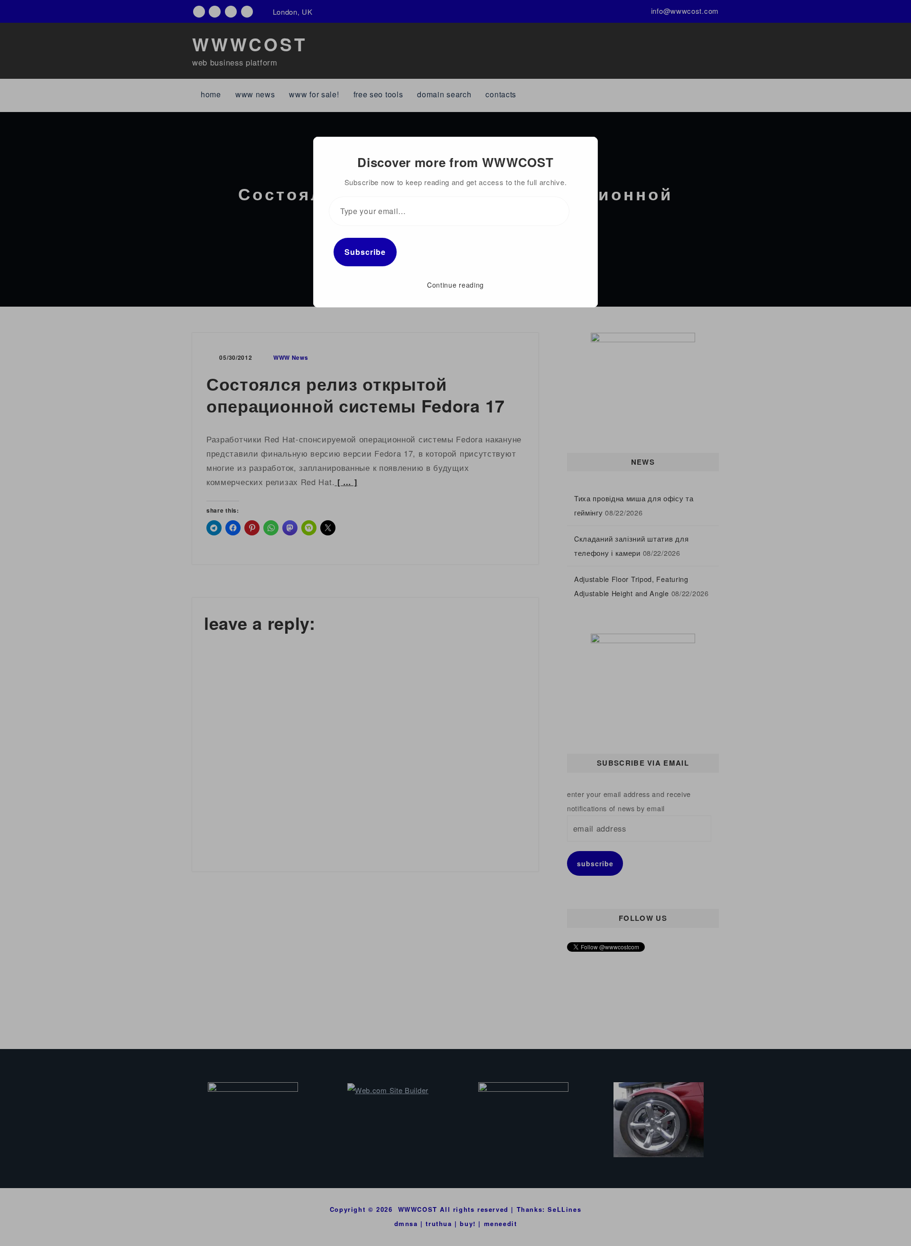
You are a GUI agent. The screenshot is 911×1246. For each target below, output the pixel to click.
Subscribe (365, 251)
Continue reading (455, 285)
